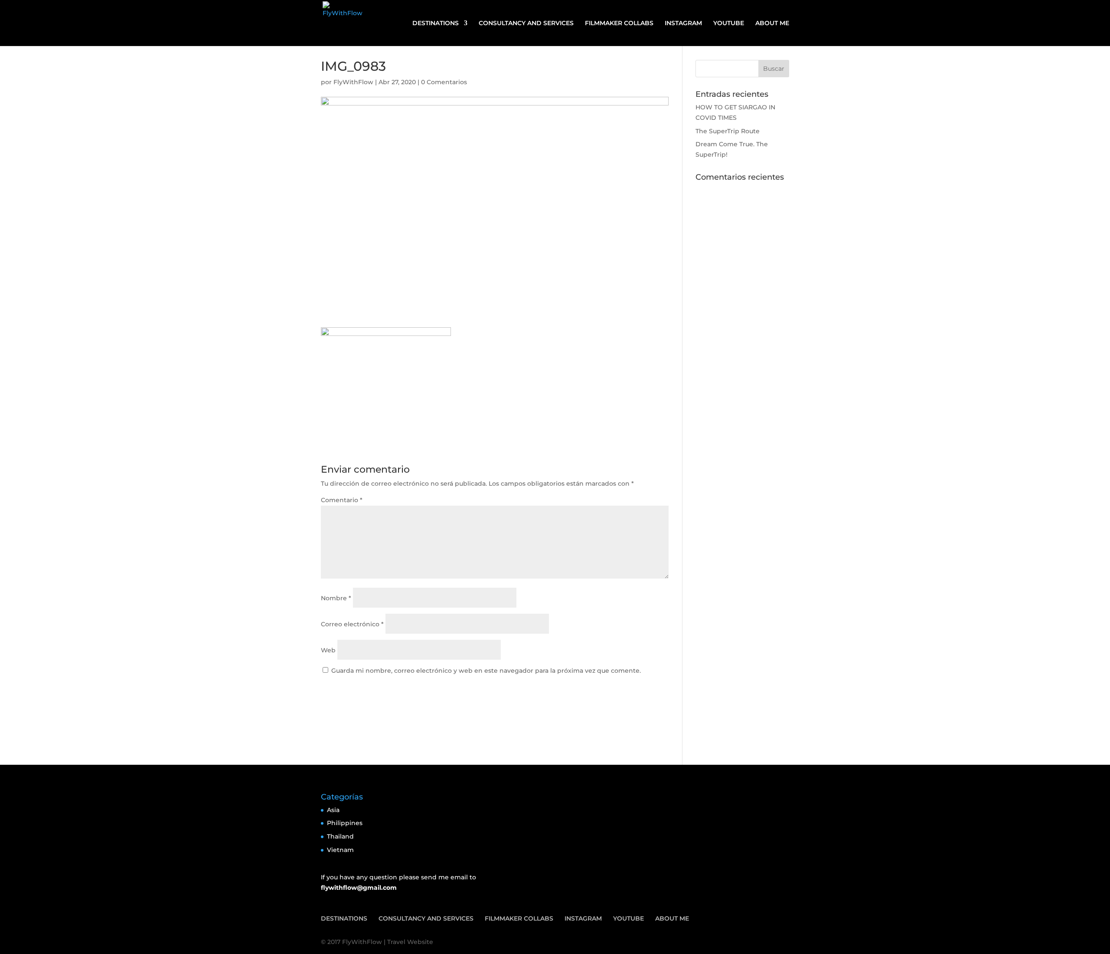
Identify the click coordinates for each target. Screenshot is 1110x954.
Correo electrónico (352, 624)
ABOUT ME (772, 23)
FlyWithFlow (353, 82)
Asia (333, 810)
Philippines (344, 823)
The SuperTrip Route (727, 131)
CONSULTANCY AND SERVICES (526, 23)
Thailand (340, 836)
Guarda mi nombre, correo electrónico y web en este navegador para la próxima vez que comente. (486, 670)
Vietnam (340, 850)
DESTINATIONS (435, 23)
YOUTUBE (728, 23)
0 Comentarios (444, 82)
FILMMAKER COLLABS (619, 23)
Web (328, 650)
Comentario (341, 500)
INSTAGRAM (683, 23)
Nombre (336, 598)
